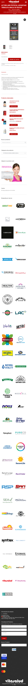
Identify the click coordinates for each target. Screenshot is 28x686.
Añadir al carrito (14, 59)
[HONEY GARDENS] (7, 305)
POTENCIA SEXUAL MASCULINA (12, 63)
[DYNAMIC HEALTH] (7, 251)
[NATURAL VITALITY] (7, 372)
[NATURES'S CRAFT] (7, 399)
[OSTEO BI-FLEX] (20, 425)
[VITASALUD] (7, 586)
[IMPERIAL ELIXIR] (20, 305)
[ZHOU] (7, 599)
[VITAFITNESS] (20, 573)
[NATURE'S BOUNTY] (20, 372)
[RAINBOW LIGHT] (20, 452)
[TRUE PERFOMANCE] (7, 559)
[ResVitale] (20, 479)
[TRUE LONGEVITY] (20, 546)
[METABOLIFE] (7, 345)
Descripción (3, 72)
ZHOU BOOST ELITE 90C (14, 101)
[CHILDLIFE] (20, 238)
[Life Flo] (7, 332)
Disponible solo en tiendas (15, 115)
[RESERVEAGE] (7, 479)
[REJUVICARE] (7, 466)
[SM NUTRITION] (20, 506)
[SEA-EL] (7, 506)
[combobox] (14, 153)
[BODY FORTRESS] (20, 225)
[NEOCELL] (20, 399)
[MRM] (20, 345)
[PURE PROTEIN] (7, 452)
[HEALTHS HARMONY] (7, 292)
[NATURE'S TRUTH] (7, 385)
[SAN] (20, 492)
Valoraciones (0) (4, 74)
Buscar (25, 142)
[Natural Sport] (20, 358)
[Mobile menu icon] (26, 2)
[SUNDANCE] (7, 533)
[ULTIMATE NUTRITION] (20, 559)
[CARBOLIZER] (7, 238)
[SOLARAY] (7, 519)
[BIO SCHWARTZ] (7, 225)
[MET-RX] (20, 332)
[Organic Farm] (7, 425)
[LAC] (20, 318)
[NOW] (7, 412)
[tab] (14, 71)
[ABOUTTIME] (7, 211)
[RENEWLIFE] (20, 466)
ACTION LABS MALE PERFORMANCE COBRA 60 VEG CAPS (17, 110)
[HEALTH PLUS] (20, 278)
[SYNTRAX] (7, 546)
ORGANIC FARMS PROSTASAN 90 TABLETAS (16, 119)
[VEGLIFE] (7, 573)
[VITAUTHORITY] (20, 586)
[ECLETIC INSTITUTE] (20, 251)
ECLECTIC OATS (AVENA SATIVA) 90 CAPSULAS (17, 128)
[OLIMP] (20, 412)
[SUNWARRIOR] (20, 533)
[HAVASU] (7, 278)
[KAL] (7, 318)
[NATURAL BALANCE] (7, 358)
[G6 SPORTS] (20, 265)
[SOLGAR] (20, 519)
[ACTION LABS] (20, 211)
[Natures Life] (20, 385)
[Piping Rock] (7, 439)
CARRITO (3, 2)
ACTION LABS (12, 65)
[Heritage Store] (20, 292)
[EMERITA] (7, 265)
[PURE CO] (20, 439)
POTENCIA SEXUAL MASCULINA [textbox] (10, 153)
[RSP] (7, 492)
